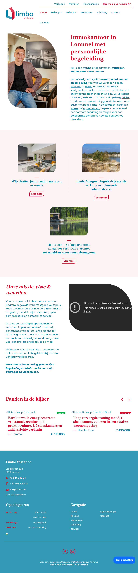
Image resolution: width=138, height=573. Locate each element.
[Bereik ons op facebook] (65, 551)
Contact (44, 22)
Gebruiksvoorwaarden (61, 564)
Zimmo (94, 562)
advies (126, 97)
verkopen (108, 83)
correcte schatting (87, 112)
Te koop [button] (55, 12)
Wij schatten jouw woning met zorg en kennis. (37, 183)
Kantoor (115, 12)
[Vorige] (122, 399)
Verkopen (59, 4)
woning (75, 108)
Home (43, 12)
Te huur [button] (70, 12)
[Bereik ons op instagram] (72, 551)
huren (88, 86)
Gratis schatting (124, 560)
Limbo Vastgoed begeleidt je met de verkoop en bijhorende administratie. (101, 185)
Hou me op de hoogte (115, 4)
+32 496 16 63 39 (19, 483)
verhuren (76, 86)
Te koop (75, 516)
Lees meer (36, 193)
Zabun (86, 562)
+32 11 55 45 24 (18, 477)
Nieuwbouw (86, 12)
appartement (91, 108)
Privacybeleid (81, 564)
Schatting (102, 12)
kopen (119, 83)
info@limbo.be (17, 489)
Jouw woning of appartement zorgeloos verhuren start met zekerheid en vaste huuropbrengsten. (69, 249)
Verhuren (74, 4)
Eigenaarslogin (91, 4)
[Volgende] (129, 399)
